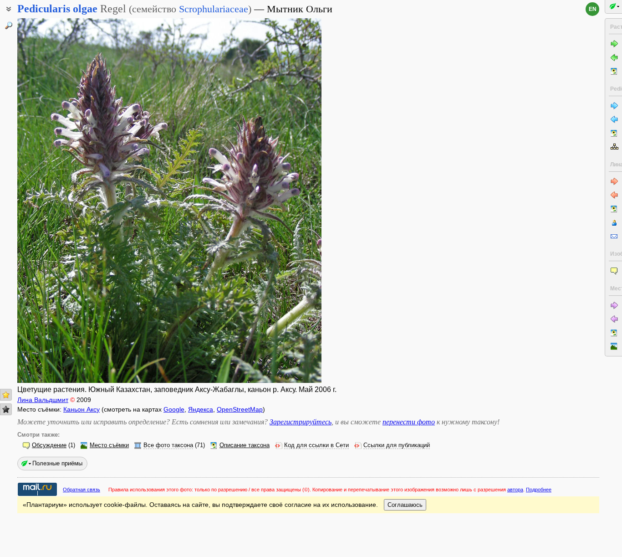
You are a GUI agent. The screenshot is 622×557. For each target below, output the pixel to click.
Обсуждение (49, 445)
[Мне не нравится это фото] (6, 409)
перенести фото (408, 422)
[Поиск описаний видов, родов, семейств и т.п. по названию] (8, 25)
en (593, 9)
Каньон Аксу (81, 409)
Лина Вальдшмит (42, 399)
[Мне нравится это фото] (6, 395)
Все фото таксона (168, 445)
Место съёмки (109, 445)
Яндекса (200, 409)
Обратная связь (81, 489)
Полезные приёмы (57, 463)
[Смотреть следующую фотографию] (288, 200)
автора (515, 489)
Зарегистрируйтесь (300, 422)
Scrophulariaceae (213, 9)
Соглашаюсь (405, 504)
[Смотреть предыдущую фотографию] (50, 200)
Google (173, 409)
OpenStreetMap (240, 409)
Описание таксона (244, 445)
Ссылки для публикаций (396, 445)
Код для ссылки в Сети (316, 445)
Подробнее (538, 489)
